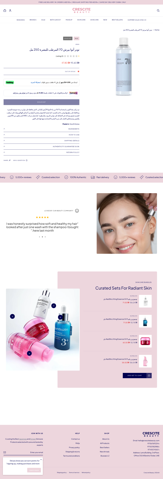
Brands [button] (33, 20)
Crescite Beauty (149, 472)
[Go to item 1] (45, 237)
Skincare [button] (94, 20)
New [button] (105, 20)
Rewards (21, 20)
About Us (105, 439)
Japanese (23, 439)
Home (157, 30)
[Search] (158, 10)
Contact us (75, 439)
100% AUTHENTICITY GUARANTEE (66, 146)
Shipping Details (71, 141)
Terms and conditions (71, 456)
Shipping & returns (73, 451)
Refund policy (86, 472)
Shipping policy (62, 472)
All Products (104, 443)
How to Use (74, 135)
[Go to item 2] (42, 237)
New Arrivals (104, 451)
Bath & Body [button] (55, 20)
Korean (33, 439)
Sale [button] (43, 20)
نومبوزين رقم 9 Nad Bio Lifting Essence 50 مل (120, 299)
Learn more (34, 470)
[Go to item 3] (39, 237)
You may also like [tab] (81, 407)
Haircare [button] (81, 20)
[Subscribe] (5, 452)
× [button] (41, 459)
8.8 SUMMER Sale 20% (137, 20)
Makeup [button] (69, 20)
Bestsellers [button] (117, 20)
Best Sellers (104, 447)
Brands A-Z (105, 456)
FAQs (78, 443)
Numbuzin (133, 296)
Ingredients (73, 129)
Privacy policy (74, 447)
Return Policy (72, 152)
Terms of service (74, 472)
